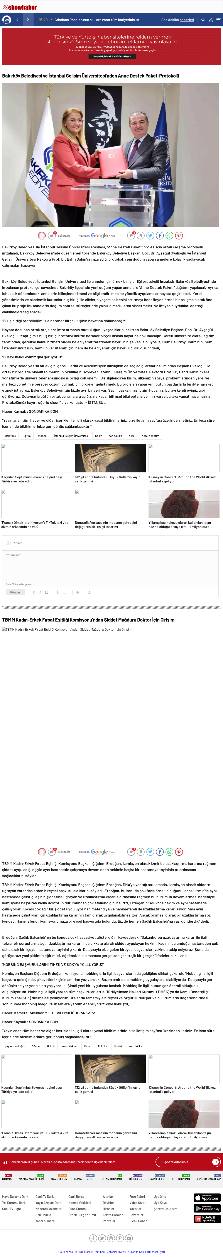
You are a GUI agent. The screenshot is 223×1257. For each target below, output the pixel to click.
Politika (102, 1046)
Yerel (132, 436)
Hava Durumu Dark (15, 1196)
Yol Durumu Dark (14, 1203)
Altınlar (108, 1196)
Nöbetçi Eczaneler (48, 1209)
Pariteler (157, 1177)
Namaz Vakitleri (31, 1177)
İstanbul (42, 436)
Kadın (98, 436)
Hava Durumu (84, 1177)
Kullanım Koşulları (139, 1252)
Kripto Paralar (209, 1177)
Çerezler (112, 1252)
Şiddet (118, 1046)
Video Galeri (138, 1203)
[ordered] (59, 592)
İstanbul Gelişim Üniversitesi (71, 436)
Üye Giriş (160, 1196)
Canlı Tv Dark (44, 1196)
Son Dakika (43, 1215)
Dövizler (108, 1203)
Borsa (7, 1177)
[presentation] (17, 19)
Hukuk (51, 1046)
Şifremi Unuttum (165, 1209)
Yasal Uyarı (158, 1252)
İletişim (79, 1252)
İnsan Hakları (70, 1046)
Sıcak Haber (138, 1221)
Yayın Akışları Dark (48, 1203)
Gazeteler (59, 1177)
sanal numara (45, 1221)
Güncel (36, 1046)
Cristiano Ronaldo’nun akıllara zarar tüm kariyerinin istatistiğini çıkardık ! (98, 19)
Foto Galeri (137, 1196)
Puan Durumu (112, 1177)
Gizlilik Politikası (95, 1252)
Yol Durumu (181, 1177)
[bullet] (65, 592)
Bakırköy (10, 436)
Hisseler (135, 1177)
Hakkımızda (65, 1252)
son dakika (115, 436)
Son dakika (177, 19)
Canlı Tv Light (11, 1209)
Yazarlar (136, 1209)
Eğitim (27, 436)
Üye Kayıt (160, 1203)
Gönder (15, 592)
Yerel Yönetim (150, 436)
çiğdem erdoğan (15, 1046)
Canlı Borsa (76, 1196)
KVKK (122, 1252)
